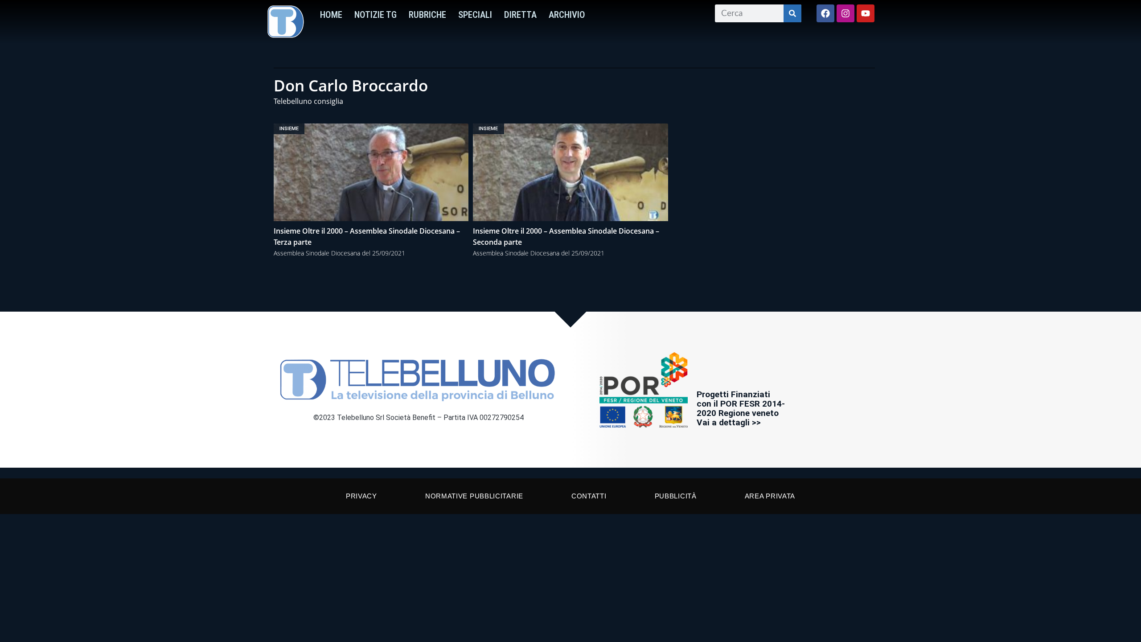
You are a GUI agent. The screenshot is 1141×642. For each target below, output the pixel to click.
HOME (331, 14)
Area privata (770, 496)
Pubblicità (676, 496)
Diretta (520, 14)
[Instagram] (845, 13)
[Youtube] (865, 13)
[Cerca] (792, 13)
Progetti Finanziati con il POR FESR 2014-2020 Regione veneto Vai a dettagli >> (741, 408)
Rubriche (427, 14)
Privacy (361, 496)
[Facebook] (825, 13)
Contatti (589, 496)
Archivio (567, 14)
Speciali (475, 14)
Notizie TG (375, 14)
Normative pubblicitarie (474, 496)
